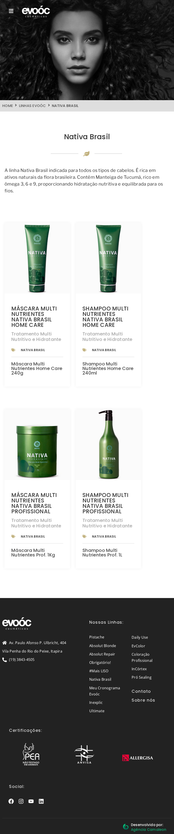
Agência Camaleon (148, 829)
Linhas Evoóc (32, 105)
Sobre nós (143, 700)
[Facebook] (11, 801)
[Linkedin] (41, 801)
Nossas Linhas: (106, 622)
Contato (141, 691)
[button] (11, 11)
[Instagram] (21, 801)
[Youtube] (31, 801)
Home (7, 105)
